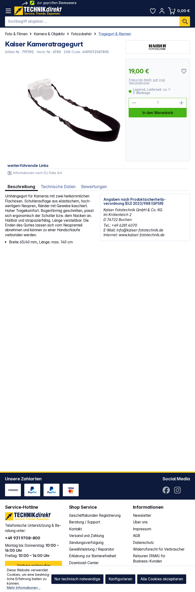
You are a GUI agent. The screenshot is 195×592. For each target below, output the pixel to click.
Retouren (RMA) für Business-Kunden (149, 558)
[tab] (21, 186)
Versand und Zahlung (86, 535)
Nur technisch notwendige (77, 579)
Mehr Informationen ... (24, 588)
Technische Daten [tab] (58, 186)
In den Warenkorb (157, 112)
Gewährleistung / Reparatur (91, 549)
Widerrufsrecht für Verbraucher (159, 549)
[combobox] (92, 21)
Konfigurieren (120, 579)
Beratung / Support (84, 522)
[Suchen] (185, 21)
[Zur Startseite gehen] (38, 10)
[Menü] (8, 10)
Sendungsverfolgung (86, 542)
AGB (136, 535)
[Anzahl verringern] (134, 103)
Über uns (140, 522)
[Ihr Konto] (162, 10)
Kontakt (75, 529)
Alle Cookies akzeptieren (162, 579)
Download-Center (84, 563)
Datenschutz (143, 542)
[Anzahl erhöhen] (181, 103)
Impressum (142, 529)
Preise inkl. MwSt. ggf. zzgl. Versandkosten (147, 81)
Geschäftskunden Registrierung (95, 515)
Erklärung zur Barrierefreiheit (92, 556)
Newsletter (142, 515)
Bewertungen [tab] (94, 186)
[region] (63, 110)
